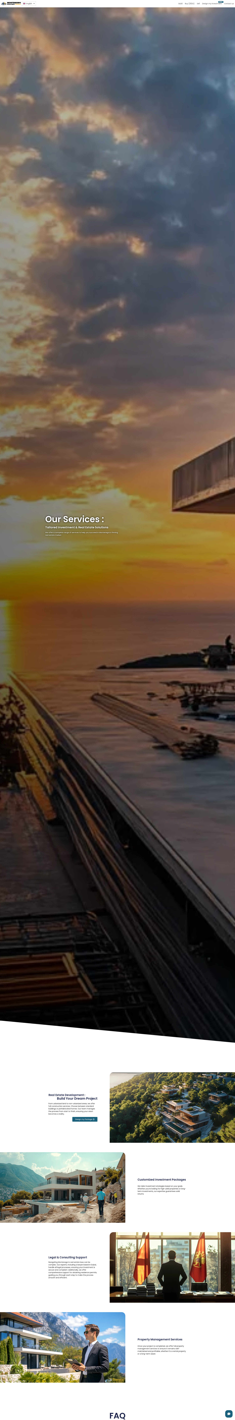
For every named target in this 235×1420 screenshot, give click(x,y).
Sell (198, 3)
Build (180, 3)
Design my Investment (212, 3)
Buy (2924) (189, 3)
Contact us (229, 3)
